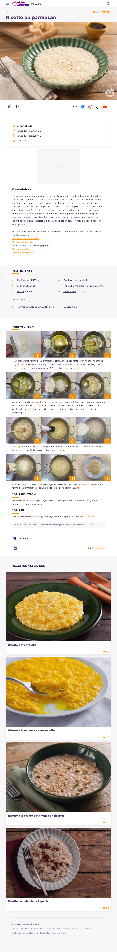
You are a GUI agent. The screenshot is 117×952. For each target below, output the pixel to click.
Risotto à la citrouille (23, 252)
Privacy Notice (58, 929)
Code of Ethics (43, 933)
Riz (7, 12)
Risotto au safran (21, 249)
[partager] (9, 106)
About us (35, 929)
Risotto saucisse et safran (25, 238)
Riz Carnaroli (24, 280)
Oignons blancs (26, 286)
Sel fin (20, 291)
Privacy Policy (72, 929)
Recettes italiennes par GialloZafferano (27, 3)
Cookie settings (18, 933)
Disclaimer (31, 933)
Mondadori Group (58, 933)
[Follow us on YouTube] (106, 106)
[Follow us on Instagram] (91, 106)
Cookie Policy (86, 929)
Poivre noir (69, 291)
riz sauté (89, 516)
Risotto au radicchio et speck (28, 901)
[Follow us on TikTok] (98, 106)
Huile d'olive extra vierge (78, 286)
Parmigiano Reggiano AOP (33, 307)
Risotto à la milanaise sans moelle (31, 730)
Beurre (67, 307)
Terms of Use (45, 929)
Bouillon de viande (74, 280)
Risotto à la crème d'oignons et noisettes (36, 815)
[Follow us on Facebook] (83, 106)
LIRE (105, 652)
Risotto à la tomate (22, 242)
